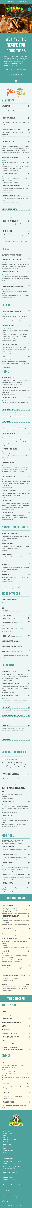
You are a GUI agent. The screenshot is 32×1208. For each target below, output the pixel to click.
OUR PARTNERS (8, 1150)
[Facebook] (3, 1201)
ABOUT (5, 1146)
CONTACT (6, 1152)
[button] (29, 9)
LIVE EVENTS (7, 1137)
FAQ (4, 1148)
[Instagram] (7, 1201)
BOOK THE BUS (7, 1144)
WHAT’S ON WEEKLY (9, 1140)
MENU (5, 1135)
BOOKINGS (6, 1131)
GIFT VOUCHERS (8, 1133)
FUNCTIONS (6, 1142)
